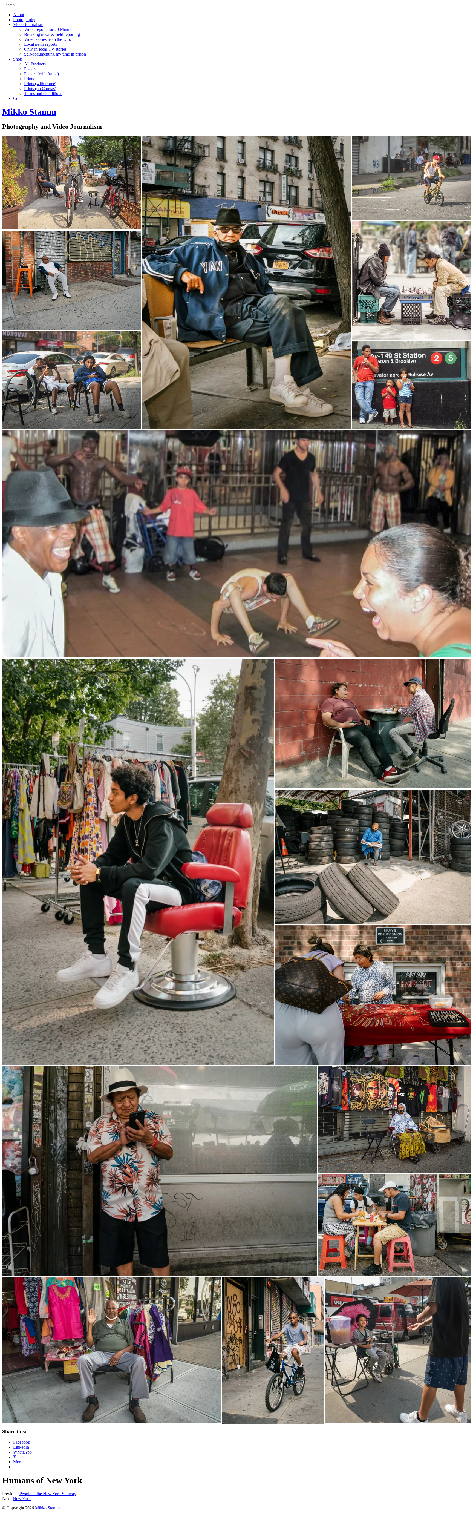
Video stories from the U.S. (47, 39)
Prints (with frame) (40, 83)
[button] (71, 182)
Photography (24, 19)
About (18, 14)
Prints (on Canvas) (40, 88)
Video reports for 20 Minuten (49, 29)
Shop (17, 59)
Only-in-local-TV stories (45, 49)
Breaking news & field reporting (52, 34)
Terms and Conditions (43, 93)
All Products (35, 64)
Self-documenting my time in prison (55, 54)
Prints (29, 78)
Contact (20, 98)
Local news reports (40, 44)
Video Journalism (28, 24)
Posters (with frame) (41, 73)
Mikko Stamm (47, 1508)
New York (22, 1498)
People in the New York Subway (47, 1493)
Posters (30, 69)
